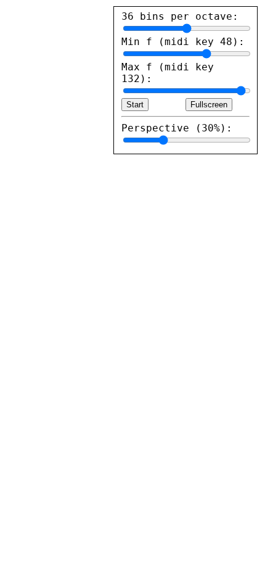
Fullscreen (208, 104)
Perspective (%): (176, 128)
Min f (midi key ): (183, 42)
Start (135, 104)
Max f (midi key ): (167, 73)
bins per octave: (179, 16)
